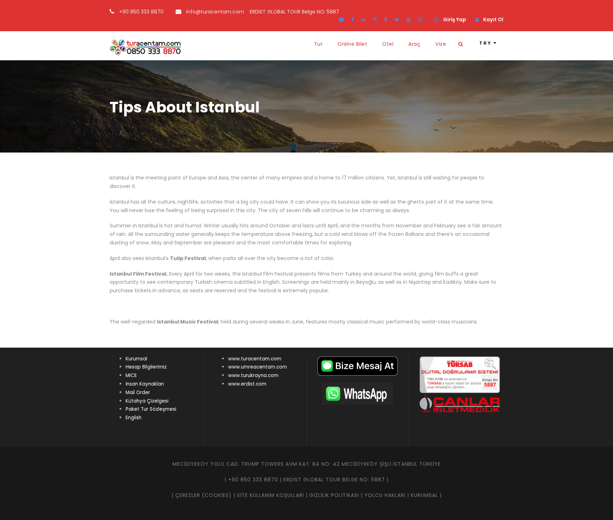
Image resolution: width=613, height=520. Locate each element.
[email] (341, 19)
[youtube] (409, 19)
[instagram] (420, 19)
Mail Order (138, 392)
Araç (414, 44)
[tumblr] (385, 19)
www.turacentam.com (254, 358)
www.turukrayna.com (253, 375)
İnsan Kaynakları (145, 384)
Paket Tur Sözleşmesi (151, 409)
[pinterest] (375, 19)
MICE (131, 375)
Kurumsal (136, 358)
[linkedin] (363, 19)
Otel (387, 44)
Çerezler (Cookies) (203, 495)
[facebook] (352, 19)
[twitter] (396, 19)
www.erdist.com (247, 384)
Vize (440, 44)
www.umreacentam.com (257, 367)
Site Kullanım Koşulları (270, 495)
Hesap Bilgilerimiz (146, 367)
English (134, 417)
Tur (318, 44)
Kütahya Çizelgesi (147, 401)
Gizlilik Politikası (334, 495)
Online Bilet (352, 44)
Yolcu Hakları (384, 495)
